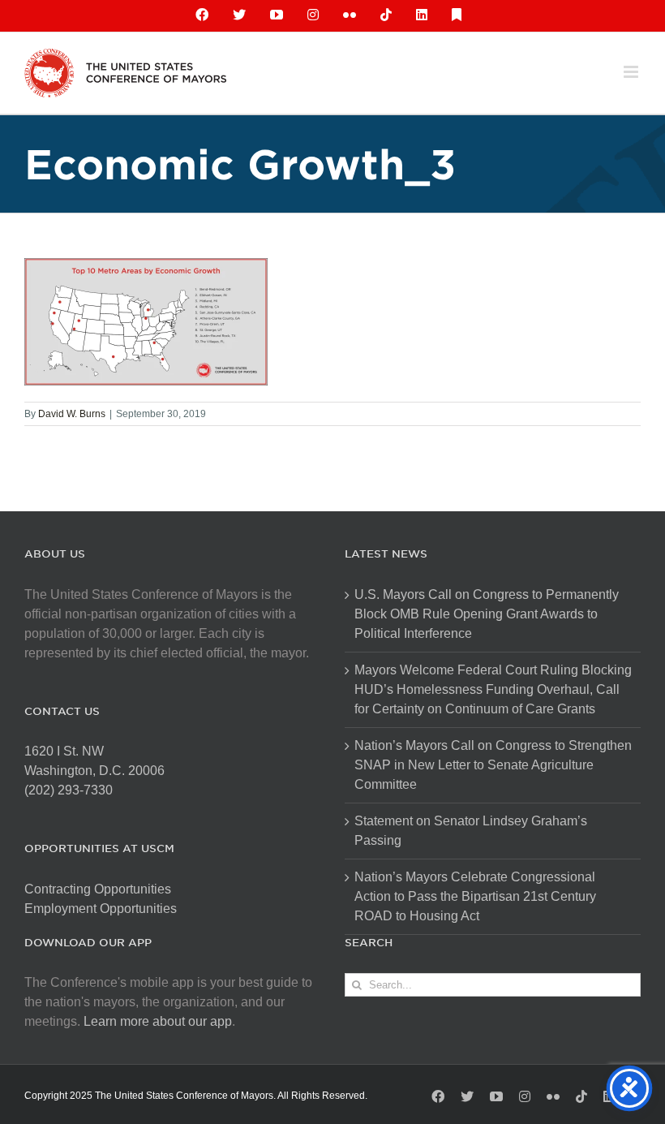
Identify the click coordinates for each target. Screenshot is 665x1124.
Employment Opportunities (100, 908)
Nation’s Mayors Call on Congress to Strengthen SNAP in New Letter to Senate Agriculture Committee (493, 765)
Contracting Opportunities (97, 889)
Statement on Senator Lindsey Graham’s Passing (470, 830)
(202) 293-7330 (68, 790)
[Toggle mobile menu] (632, 71)
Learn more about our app (158, 1021)
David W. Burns (71, 414)
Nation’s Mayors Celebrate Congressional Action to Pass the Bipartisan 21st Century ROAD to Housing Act (475, 896)
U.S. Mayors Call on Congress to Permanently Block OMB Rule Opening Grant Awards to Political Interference (486, 614)
